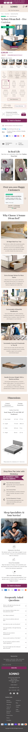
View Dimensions (14, 99)
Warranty (9, 704)
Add (23, 114)
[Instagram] (17, 693)
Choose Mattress (19, 106)
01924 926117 (14, 685)
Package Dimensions (20, 404)
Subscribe (14, 668)
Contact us (18, 700)
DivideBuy (9, 720)
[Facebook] (11, 693)
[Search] (24, 6)
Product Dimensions (8, 404)
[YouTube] (14, 693)
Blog (17, 703)
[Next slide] (26, 170)
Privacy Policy (10, 715)
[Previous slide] (2, 170)
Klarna (8, 718)
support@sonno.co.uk (14, 687)
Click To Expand (14, 46)
